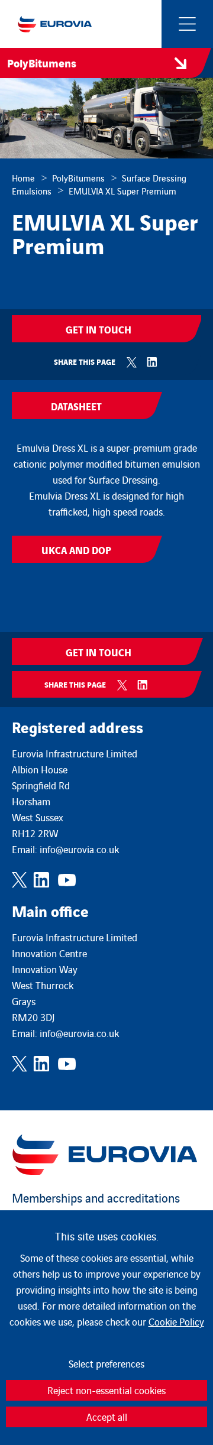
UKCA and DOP (76, 549)
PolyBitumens (78, 177)
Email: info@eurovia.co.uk (65, 849)
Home (23, 177)
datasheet (76, 405)
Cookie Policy (176, 1321)
